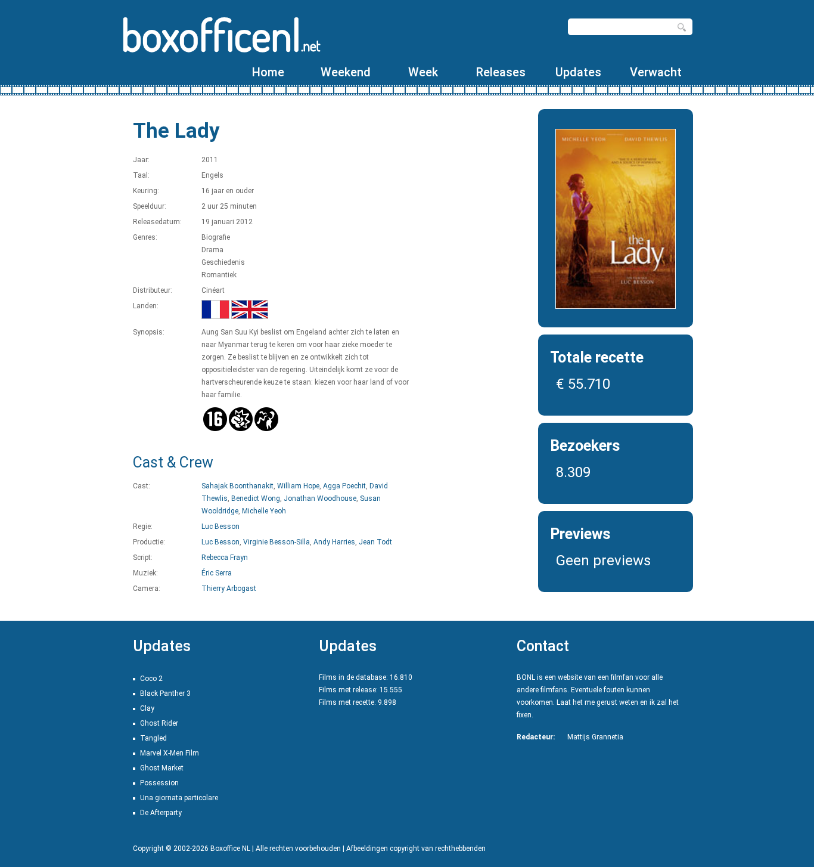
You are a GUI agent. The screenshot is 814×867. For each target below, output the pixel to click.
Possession (159, 783)
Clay (147, 708)
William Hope (298, 486)
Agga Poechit (344, 486)
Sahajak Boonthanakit (237, 486)
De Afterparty (161, 813)
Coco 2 (151, 678)
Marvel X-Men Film (169, 753)
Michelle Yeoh (264, 511)
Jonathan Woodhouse (320, 498)
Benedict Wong (255, 498)
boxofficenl (221, 34)
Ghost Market (162, 768)
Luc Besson (220, 526)
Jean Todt (375, 542)
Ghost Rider (159, 723)
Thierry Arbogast (228, 588)
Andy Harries (334, 542)
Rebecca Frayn (224, 557)
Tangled (153, 738)
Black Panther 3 (165, 693)
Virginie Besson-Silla (276, 542)
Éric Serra (216, 573)
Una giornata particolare (179, 798)
